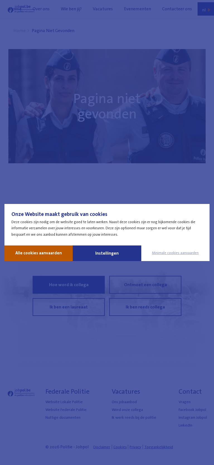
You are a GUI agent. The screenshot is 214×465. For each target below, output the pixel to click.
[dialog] (107, 232)
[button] (175, 253)
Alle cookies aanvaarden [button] (38, 253)
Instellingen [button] (107, 253)
